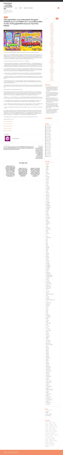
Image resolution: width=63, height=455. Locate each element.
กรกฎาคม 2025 (48, 144)
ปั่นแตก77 (47, 334)
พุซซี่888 (47, 337)
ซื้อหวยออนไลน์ (52, 44)
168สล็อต (47, 166)
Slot (46, 289)
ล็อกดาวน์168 (48, 341)
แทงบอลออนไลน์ (48, 402)
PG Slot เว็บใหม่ (48, 237)
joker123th (48, 218)
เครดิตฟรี (47, 383)
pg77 (47, 240)
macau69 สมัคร (48, 228)
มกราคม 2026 (48, 136)
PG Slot (47, 236)
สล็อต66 (52, 50)
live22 (52, 35)
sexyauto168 (48, 282)
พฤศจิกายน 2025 (48, 139)
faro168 (47, 198)
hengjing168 (48, 205)
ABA (46, 175)
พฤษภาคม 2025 (48, 147)
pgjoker (47, 249)
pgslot (13, 116)
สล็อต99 (47, 359)
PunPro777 (48, 260)
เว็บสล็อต (47, 395)
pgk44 (47, 250)
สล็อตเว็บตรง (52, 51)
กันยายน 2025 (48, 141)
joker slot (51, 72)
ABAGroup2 (48, 176)
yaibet (47, 318)
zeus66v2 (47, 320)
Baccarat (47, 182)
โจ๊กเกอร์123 (52, 73)
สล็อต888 (51, 53)
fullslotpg (51, 34)
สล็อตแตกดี (47, 372)
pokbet (47, 259)
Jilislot (47, 211)
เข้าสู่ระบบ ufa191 (49, 382)
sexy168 (47, 279)
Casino (47, 191)
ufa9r (47, 311)
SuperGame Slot (48, 302)
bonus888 (47, 188)
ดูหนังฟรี (52, 28)
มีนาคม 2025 (48, 150)
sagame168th (52, 26)
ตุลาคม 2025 (48, 140)
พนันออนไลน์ (48, 336)
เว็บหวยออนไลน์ (48, 396)
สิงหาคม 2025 (48, 143)
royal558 (47, 269)
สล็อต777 (47, 353)
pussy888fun (48, 265)
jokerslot (51, 77)
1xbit (47, 170)
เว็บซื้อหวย (47, 388)
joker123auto (48, 217)
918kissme (47, 424)
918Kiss (47, 172)
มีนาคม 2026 (48, 133)
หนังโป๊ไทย (51, 60)
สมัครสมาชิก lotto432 (49, 344)
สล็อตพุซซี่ (47, 363)
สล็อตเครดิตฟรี (48, 367)
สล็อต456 (47, 349)
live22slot (50, 427)
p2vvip (47, 231)
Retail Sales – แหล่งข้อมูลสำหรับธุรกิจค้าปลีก (8, 5)
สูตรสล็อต (47, 373)
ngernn (47, 230)
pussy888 (51, 29)
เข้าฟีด (47, 412)
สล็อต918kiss (48, 357)
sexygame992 (48, 288)
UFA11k (47, 307)
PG (46, 234)
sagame (47, 270)
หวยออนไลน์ (52, 45)
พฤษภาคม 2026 (48, 130)
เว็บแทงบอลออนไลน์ (49, 399)
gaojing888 (48, 202)
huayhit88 (47, 208)
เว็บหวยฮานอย (48, 398)
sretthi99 (47, 298)
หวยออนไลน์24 (48, 376)
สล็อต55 (47, 350)
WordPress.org (48, 415)
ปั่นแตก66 (51, 41)
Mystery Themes (15, 452)
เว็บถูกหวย (47, 391)
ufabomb (47, 314)
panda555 (47, 233)
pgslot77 (51, 40)
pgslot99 (47, 256)
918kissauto (48, 173)
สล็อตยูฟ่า (47, 365)
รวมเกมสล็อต (48, 340)
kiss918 (52, 65)
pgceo (47, 243)
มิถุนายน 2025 (48, 146)
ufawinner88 (48, 317)
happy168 (47, 204)
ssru (46, 301)
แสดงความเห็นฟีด (48, 414)
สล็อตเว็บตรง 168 (48, 370)
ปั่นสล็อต (47, 331)
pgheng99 (51, 33)
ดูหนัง (52, 36)
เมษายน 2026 (48, 131)
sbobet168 (47, 278)
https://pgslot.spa (52, 62)
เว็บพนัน (47, 392)
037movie (47, 163)
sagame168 (48, 272)
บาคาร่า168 (52, 31)
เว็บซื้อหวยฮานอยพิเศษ (49, 389)
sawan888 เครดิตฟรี (49, 275)
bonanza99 (48, 186)
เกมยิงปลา (47, 378)
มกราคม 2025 (48, 153)
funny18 (47, 201)
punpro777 (52, 43)
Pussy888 (47, 263)
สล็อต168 (47, 347)
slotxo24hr (48, 296)
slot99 (52, 49)
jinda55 (52, 48)
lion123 (47, 224)
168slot (47, 165)
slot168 (47, 292)
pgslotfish (9, 97)
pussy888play (48, 266)
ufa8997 (47, 309)
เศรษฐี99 (47, 401)
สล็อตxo (52, 79)
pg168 (52, 47)
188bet (47, 167)
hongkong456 (48, 207)
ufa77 (47, 308)
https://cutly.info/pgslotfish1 (8, 123)
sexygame (47, 285)
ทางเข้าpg (47, 325)
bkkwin (47, 185)
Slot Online (48, 291)
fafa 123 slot (48, 196)
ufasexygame (48, 315)
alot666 (47, 179)
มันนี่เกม (47, 338)
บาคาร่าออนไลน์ (51, 42)
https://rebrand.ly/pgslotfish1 (8, 121)
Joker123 (47, 215)
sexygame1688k (48, 286)
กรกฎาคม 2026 (48, 127)
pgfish (47, 244)
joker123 (51, 27)
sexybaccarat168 (48, 283)
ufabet (47, 312)
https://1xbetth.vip (52, 61)
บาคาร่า (52, 57)
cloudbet (47, 192)
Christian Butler (15, 138)
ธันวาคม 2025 (48, 137)
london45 (47, 227)
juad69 (47, 220)
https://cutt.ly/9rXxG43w (7, 128)
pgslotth (51, 430)
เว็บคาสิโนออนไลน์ (49, 386)
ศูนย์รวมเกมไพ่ (48, 343)
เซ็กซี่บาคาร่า (48, 385)
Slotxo (47, 295)
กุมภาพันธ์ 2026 (48, 134)
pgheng (47, 246)
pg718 (47, 238)
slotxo (52, 58)
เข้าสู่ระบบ (47, 411)
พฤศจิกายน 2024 (48, 156)
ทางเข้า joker (52, 71)
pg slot (52, 64)
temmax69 (47, 305)
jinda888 (47, 214)
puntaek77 (48, 262)
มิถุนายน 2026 (48, 128)
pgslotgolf (47, 257)
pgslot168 (47, 253)
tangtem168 (48, 304)
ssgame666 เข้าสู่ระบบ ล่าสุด (50, 299)
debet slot (47, 194)
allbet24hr (47, 178)
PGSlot (6, 17)
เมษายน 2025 (48, 149)
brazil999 (47, 189)
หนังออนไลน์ (52, 38)
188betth (47, 169)
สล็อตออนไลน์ (52, 80)
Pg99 (47, 241)
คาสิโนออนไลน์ (56, 434)
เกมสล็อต (47, 379)
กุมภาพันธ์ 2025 (48, 152)
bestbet (47, 183)
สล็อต (52, 74)
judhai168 (47, 221)
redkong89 (48, 267)
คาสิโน (47, 321)
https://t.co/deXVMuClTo (8, 130)
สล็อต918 (47, 356)
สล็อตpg (47, 360)
